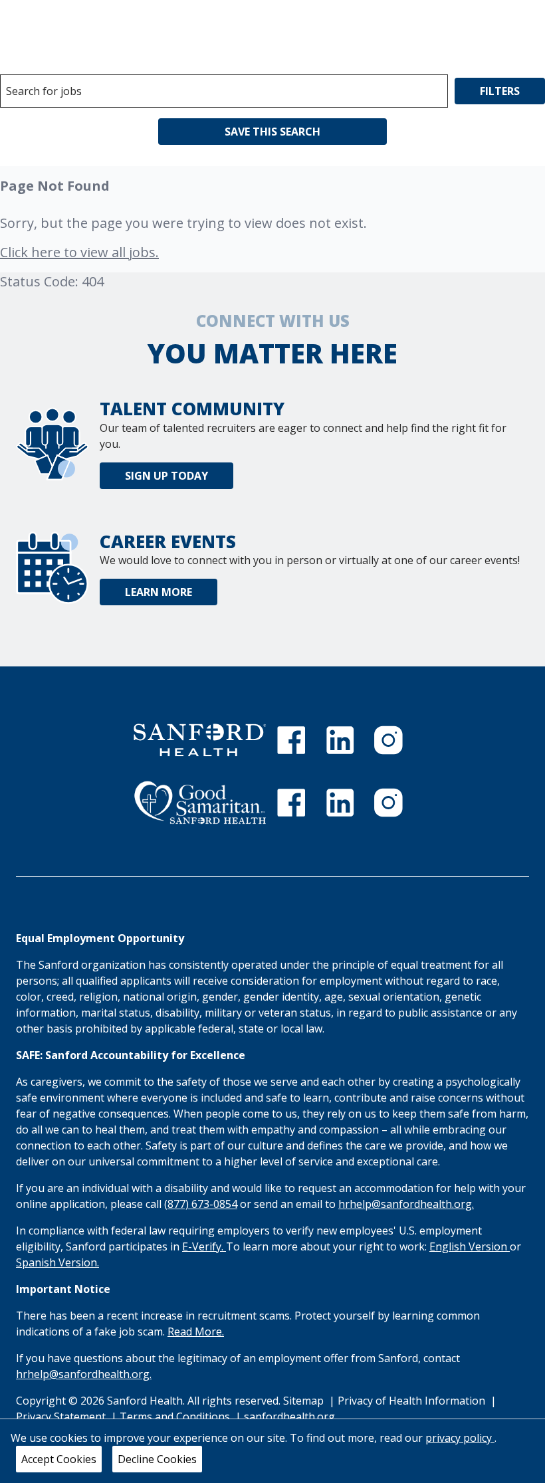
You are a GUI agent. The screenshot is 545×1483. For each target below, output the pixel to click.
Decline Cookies (157, 1459)
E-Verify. (204, 1246)
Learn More (158, 592)
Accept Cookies (58, 1459)
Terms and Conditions (176, 1416)
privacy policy (459, 1438)
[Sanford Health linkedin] (340, 740)
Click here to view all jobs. (79, 252)
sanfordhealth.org (289, 1416)
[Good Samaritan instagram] (388, 802)
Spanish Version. (57, 1262)
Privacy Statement (62, 1416)
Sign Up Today (166, 475)
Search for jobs (44, 91)
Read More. (195, 1331)
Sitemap (303, 1400)
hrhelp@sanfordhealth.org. (406, 1204)
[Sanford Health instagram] (388, 740)
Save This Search (272, 131)
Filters (500, 91)
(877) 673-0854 (200, 1204)
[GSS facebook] (291, 802)
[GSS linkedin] (340, 802)
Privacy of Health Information (413, 1400)
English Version (469, 1246)
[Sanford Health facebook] (291, 740)
